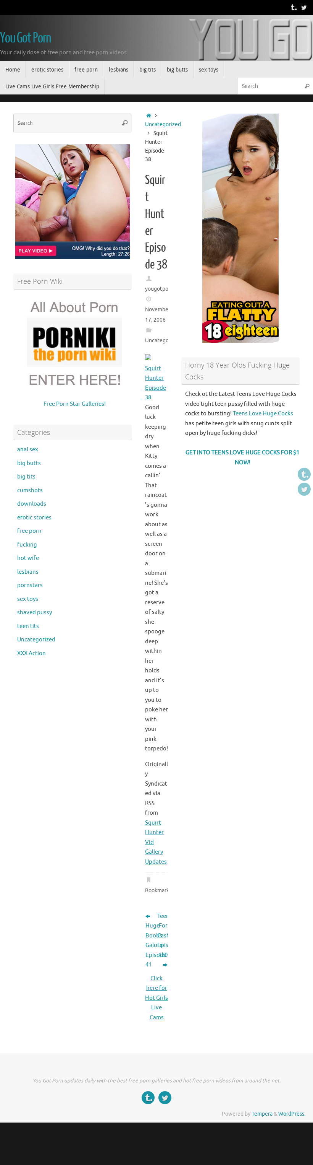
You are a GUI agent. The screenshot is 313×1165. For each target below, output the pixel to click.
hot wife (28, 558)
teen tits (28, 626)
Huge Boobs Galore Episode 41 (150, 945)
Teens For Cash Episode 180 (162, 936)
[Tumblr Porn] (293, 7)
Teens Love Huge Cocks (263, 413)
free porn (29, 531)
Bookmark (157, 890)
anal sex (27, 449)
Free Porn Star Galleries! (75, 404)
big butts (29, 463)
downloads (31, 504)
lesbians (28, 572)
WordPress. (291, 1114)
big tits (26, 476)
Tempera (262, 1114)
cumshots (30, 490)
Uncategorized (163, 124)
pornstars (30, 585)
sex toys (27, 599)
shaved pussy (34, 612)
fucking (27, 544)
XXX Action (31, 653)
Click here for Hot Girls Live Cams (156, 998)
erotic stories (34, 517)
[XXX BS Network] (303, 7)
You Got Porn (25, 38)
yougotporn (159, 289)
